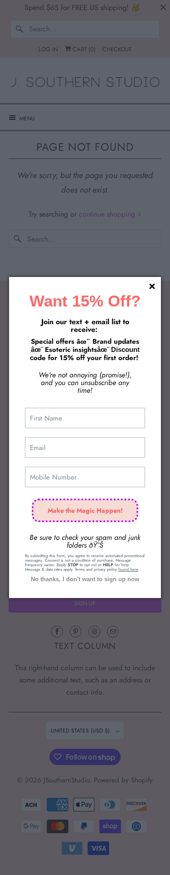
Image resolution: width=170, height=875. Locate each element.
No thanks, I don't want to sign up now (85, 579)
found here (128, 569)
